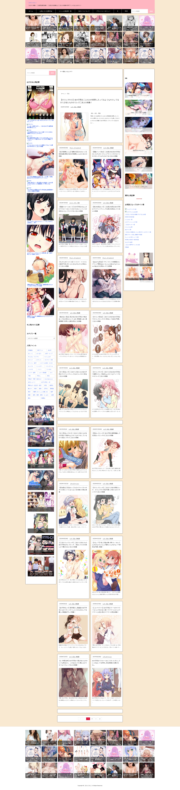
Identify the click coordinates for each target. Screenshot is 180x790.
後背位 (51, 385)
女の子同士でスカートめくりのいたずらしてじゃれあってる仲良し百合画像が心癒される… (106, 663)
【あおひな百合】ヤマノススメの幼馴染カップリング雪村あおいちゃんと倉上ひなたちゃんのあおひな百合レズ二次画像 (106, 264)
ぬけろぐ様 (128, 229)
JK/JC (49, 350)
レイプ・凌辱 (31, 372)
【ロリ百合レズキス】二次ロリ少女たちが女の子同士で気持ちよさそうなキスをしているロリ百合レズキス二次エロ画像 (73, 435)
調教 (29, 395)
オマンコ (38, 360)
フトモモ (48, 369)
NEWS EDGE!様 (129, 217)
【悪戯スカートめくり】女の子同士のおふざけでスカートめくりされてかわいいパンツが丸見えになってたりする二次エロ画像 (73, 209)
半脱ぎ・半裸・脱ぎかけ (34, 379)
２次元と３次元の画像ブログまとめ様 (135, 214)
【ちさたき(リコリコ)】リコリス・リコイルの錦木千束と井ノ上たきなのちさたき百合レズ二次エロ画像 (73, 264)
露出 (29, 398)
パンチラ (30, 369)
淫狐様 (127, 247)
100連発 (30, 350)
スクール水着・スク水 (46, 363)
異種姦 (52, 388)
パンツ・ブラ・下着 (74, 203)
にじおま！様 (128, 219)
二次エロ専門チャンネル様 (132, 244)
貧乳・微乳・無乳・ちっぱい (41, 395)
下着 (29, 376)
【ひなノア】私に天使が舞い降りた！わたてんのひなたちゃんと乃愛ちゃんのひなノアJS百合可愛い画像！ (106, 545)
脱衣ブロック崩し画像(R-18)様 (133, 234)
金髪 (52, 395)
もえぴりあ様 (128, 242)
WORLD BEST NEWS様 (132, 239)
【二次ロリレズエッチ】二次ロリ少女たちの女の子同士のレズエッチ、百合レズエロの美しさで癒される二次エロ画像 (73, 545)
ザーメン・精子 (32, 363)
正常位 (46, 388)
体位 (48, 376)
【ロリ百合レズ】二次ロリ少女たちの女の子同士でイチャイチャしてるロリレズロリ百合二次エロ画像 (73, 374)
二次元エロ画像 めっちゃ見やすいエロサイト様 (138, 232)
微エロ (30, 388)
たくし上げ (48, 356)
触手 (52, 391)
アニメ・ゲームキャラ (75, 148)
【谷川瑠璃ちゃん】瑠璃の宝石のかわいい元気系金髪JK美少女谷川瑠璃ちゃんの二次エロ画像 (73, 154)
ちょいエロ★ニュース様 (132, 237)
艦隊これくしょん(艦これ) (40, 391)
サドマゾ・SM (49, 360)
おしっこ (30, 353)
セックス (30, 366)
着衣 (29, 391)
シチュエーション (74, 483)
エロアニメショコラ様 (131, 222)
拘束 (35, 388)
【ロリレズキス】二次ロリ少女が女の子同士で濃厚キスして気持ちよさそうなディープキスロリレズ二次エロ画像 (106, 374)
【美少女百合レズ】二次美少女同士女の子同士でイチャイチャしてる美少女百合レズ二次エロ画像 (106, 209)
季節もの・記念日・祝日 (34, 385)
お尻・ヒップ (48, 353)
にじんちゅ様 (128, 227)
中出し (39, 376)
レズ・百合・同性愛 (76, 107)
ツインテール (49, 366)
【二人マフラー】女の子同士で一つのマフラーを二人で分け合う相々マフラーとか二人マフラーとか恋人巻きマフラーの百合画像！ (106, 610)
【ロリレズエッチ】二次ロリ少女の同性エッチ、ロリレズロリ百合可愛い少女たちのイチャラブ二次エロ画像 (106, 490)
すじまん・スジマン (33, 356)
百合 (99, 113)
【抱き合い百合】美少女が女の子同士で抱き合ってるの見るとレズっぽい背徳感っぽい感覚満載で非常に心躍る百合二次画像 (73, 319)
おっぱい (39, 353)
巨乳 (45, 385)
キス (92, 113)
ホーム (63, 93)
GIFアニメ (40, 350)
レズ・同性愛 (42, 372)
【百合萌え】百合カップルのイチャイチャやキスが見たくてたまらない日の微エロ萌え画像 (73, 490)
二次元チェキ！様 (130, 224)
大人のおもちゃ (49, 379)
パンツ (39, 369)
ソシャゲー (39, 366)
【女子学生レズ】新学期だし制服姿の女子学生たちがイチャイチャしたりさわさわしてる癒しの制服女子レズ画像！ (73, 610)
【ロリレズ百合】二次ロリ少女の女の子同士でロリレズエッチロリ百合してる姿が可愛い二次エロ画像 (106, 319)
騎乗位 (43, 398)
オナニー (30, 360)
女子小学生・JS (45, 382)
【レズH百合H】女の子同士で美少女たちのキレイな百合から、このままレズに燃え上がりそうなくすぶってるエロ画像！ (73, 663)
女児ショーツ (31, 382)
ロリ (96, 113)
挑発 (40, 388)
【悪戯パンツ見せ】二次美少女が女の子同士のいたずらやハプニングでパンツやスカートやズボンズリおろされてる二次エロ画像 (106, 154)
